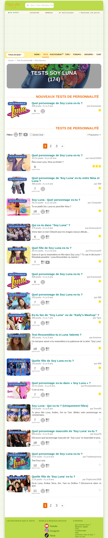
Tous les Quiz (14, 55)
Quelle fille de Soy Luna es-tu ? (53, 360)
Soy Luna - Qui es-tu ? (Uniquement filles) (60, 405)
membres (48, 12)
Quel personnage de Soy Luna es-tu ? (57, 103)
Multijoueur (56, 54)
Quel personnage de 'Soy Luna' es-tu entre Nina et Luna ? (65, 179)
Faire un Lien (80, 537)
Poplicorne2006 (93, 479)
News (37, 54)
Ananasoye (95, 106)
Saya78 (97, 434)
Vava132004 (95, 158)
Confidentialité (80, 531)
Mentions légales (81, 527)
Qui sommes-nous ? (83, 525)
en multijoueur (66, 12)
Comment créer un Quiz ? (85, 535)
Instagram (55, 531)
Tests (45, 54)
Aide (76, 533)
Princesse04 (95, 251)
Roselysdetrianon (93, 386)
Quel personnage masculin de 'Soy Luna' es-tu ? (64, 431)
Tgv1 (99, 318)
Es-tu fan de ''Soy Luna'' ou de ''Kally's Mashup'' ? (65, 314)
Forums (77, 54)
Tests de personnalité (24, 60)
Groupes (88, 54)
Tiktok (53, 535)
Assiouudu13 (95, 228)
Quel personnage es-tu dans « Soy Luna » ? (61, 383)
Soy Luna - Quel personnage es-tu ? (56, 199)
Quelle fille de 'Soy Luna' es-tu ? (53, 476)
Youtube (53, 526)
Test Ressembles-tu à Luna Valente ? (57, 334)
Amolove (97, 337)
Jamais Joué (38, 135)
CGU (77, 529)
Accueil (11, 60)
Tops (67, 54)
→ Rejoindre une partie (89, 13)
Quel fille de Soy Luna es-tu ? (52, 247)
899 (99, 184)
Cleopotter (96, 203)
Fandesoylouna (94, 457)
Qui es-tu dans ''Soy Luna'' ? (51, 225)
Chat (98, 54)
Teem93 (97, 408)
